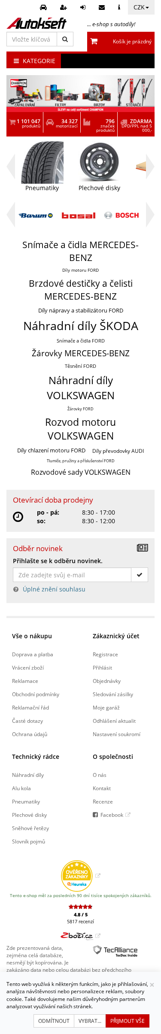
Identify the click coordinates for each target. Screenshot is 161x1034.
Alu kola (21, 788)
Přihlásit (102, 667)
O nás (99, 774)
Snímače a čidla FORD (81, 341)
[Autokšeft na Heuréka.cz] (80, 875)
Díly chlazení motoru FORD (51, 450)
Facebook (111, 814)
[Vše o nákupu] (120, 7)
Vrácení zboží (28, 667)
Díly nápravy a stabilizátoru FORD (80, 310)
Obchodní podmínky (35, 694)
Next (150, 166)
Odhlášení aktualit (114, 720)
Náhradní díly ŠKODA (80, 326)
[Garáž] (44, 7)
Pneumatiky (26, 801)
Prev (10, 171)
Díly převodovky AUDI (118, 451)
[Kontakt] (102, 7)
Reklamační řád (30, 707)
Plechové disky (29, 814)
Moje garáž (106, 707)
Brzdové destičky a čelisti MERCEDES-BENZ (81, 289)
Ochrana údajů (29, 734)
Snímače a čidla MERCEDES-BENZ (80, 251)
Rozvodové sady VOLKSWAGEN (81, 472)
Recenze (103, 801)
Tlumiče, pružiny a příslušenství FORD (81, 461)
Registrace (105, 654)
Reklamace (25, 680)
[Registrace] (65, 7)
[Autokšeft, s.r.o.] (36, 23)
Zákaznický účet (116, 636)
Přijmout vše (127, 1021)
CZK (139, 7)
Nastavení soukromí (116, 734)
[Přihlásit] (84, 7)
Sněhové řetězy (30, 828)
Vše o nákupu (32, 636)
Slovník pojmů (28, 841)
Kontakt (102, 788)
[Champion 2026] (80, 93)
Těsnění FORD (80, 366)
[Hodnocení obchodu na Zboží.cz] (80, 935)
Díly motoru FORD (80, 270)
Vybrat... (90, 1021)
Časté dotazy (27, 720)
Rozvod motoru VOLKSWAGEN (80, 429)
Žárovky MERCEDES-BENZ (81, 353)
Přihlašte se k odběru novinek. (58, 561)
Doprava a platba (32, 654)
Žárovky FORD (80, 409)
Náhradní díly (28, 774)
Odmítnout (54, 1021)
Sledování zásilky (113, 694)
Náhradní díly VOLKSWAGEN (81, 387)
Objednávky (107, 680)
